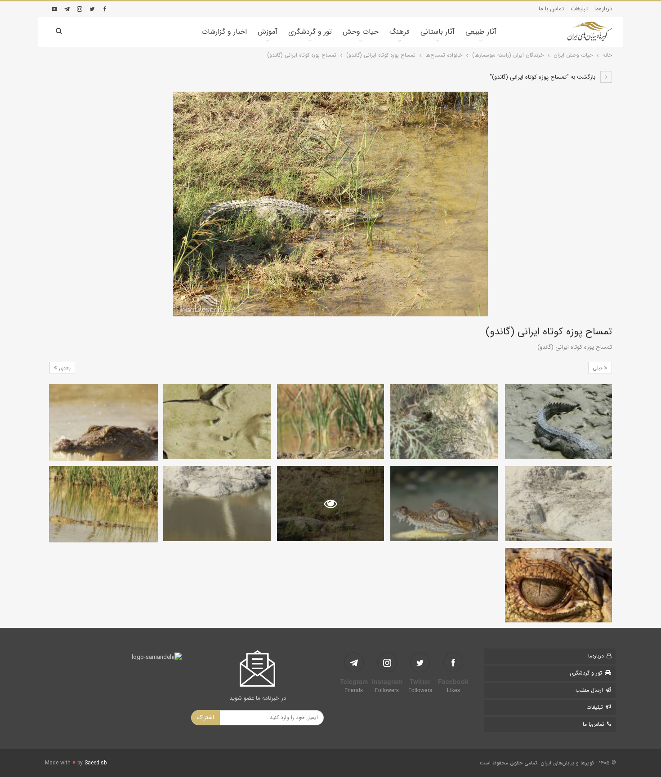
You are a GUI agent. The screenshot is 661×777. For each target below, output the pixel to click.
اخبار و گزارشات (224, 31)
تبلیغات (579, 8)
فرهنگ (399, 31)
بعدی (64, 368)
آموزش (267, 31)
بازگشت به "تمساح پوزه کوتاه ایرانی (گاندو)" (543, 77)
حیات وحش (361, 31)
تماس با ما (551, 8)
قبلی (598, 368)
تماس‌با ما (593, 724)
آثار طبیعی (480, 31)
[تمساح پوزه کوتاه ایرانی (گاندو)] (558, 421)
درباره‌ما (603, 8)
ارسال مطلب (589, 690)
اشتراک (205, 717)
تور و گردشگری (310, 31)
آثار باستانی (437, 31)
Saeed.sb (96, 763)
